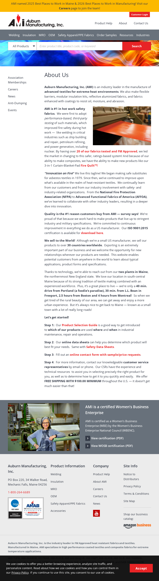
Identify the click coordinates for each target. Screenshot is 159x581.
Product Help (103, 23)
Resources (126, 35)
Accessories (58, 511)
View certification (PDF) (107, 438)
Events (12, 110)
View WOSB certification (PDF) (112, 446)
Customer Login (139, 14)
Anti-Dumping (17, 103)
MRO (42, 35)
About (123, 23)
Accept (141, 568)
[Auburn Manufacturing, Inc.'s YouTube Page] (96, 513)
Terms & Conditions (136, 493)
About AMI (100, 481)
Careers (64, 8)
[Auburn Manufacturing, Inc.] (36, 21)
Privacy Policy (132, 486)
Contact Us (141, 23)
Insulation (29, 35)
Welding (14, 35)
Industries (142, 35)
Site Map (129, 501)
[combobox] (22, 46)
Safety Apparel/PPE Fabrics (76, 35)
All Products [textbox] (21, 46)
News (11, 96)
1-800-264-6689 (19, 492)
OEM (51, 35)
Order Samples (107, 35)
